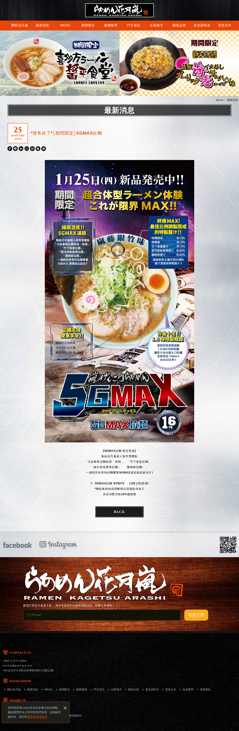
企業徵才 (116, 689)
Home (220, 99)
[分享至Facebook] (9, 149)
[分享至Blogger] (38, 149)
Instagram (58, 544)
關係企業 (133, 689)
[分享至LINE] (15, 149)
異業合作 (170, 689)
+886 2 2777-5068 (14, 660)
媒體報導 (81, 689)
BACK (119, 512)
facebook (17, 544)
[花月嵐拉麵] (119, 10)
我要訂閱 (196, 615)
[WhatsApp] (26, 148)
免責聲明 (188, 689)
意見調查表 (152, 689)
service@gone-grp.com (17, 665)
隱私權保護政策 (37, 716)
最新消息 (232, 99)
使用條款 (205, 689)
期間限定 (64, 689)
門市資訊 (99, 689)
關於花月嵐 (14, 689)
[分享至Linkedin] (21, 149)
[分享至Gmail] (43, 149)
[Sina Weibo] (32, 148)
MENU (49, 689)
